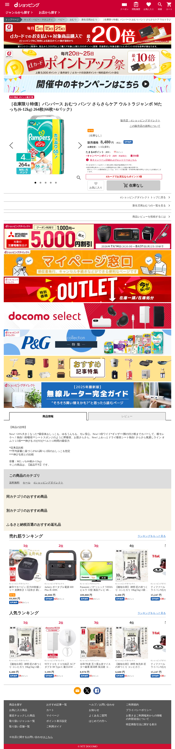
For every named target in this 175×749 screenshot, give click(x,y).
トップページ (12, 19)
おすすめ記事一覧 (56, 704)
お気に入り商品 (18, 710)
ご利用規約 (132, 704)
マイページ (52, 715)
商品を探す (15, 704)
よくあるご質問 (98, 715)
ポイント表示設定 (56, 721)
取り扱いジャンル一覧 (22, 721)
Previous (11, 562)
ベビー (61, 19)
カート (50, 710)
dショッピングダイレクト (48, 482)
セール (26, 482)
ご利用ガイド (54, 726)
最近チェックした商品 (22, 715)
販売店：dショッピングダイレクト (140, 120)
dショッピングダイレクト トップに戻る (143, 197)
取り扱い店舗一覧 (19, 726)
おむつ (73, 19)
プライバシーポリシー (139, 710)
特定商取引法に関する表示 (141, 724)
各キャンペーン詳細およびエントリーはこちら (113, 160)
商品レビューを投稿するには (149, 216)
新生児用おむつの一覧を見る (149, 205)
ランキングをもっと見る (152, 536)
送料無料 (14, 482)
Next (163, 562)
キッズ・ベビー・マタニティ (38, 19)
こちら (49, 737)
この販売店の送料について (145, 126)
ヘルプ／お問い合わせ (102, 704)
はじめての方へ (98, 721)
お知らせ (94, 710)
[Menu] (7, 4)
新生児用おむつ (89, 19)
